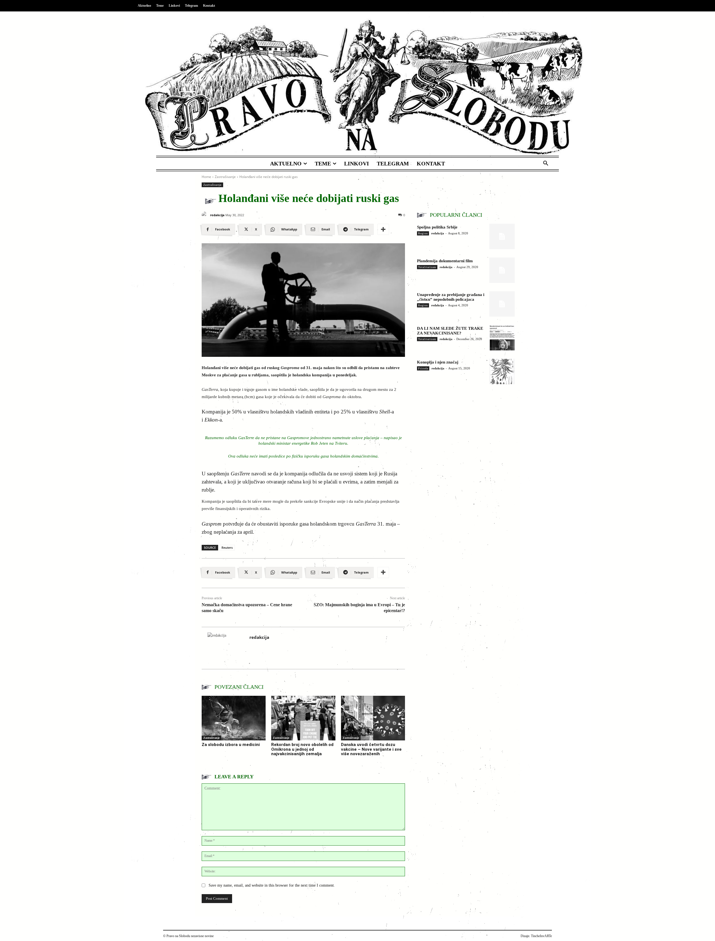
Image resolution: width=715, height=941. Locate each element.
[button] (546, 163)
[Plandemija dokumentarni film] (502, 270)
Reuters (227, 547)
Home (206, 176)
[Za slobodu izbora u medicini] (234, 718)
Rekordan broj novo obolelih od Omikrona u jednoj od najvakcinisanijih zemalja (302, 749)
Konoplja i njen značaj (437, 362)
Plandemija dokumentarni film (445, 261)
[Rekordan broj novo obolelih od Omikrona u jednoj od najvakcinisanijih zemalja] (303, 718)
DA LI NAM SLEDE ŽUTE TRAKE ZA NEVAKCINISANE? (450, 330)
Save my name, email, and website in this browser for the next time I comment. (272, 885)
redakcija (217, 215)
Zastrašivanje (225, 176)
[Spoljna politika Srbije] (502, 236)
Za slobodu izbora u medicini (231, 744)
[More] (383, 229)
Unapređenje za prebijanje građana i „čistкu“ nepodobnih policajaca (450, 297)
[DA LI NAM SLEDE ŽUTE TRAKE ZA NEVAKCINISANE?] (502, 337)
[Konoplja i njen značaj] (502, 371)
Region (423, 233)
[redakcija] (205, 214)
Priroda (423, 368)
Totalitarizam (427, 267)
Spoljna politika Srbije (437, 227)
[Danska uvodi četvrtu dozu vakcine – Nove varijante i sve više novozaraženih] (373, 718)
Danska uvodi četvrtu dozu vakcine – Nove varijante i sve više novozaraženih (371, 749)
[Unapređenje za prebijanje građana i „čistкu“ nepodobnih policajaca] (502, 304)
